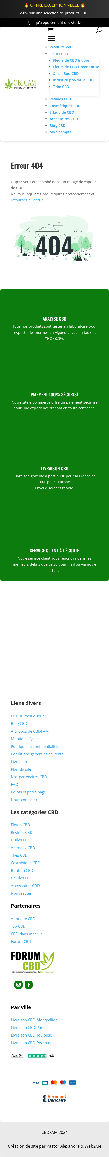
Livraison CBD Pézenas (31, 1042)
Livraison (19, 761)
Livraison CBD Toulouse (31, 1035)
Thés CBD (19, 855)
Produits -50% (62, 47)
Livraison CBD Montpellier (34, 1019)
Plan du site (21, 769)
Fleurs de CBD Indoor (71, 60)
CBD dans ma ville (27, 933)
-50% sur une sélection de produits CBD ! (54, 13)
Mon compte (61, 132)
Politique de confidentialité (34, 746)
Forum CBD (21, 941)
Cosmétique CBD (25, 862)
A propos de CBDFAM (30, 731)
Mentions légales (25, 738)
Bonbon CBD (22, 870)
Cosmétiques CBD (65, 105)
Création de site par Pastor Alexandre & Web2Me (54, 1146)
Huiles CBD (20, 839)
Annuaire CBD (23, 918)
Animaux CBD (23, 847)
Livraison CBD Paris (28, 1027)
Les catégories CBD (34, 812)
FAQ (15, 784)
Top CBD (18, 926)
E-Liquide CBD (62, 112)
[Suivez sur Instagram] (18, 985)
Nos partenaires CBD (29, 776)
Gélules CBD (21, 877)
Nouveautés (21, 893)
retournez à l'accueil (28, 200)
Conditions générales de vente (37, 753)
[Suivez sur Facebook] (29, 985)
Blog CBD (57, 125)
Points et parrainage (28, 792)
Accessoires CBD (64, 118)
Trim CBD (61, 86)
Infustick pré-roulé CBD (73, 80)
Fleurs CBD (59, 53)
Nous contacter (24, 799)
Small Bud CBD (66, 73)
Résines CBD (60, 99)
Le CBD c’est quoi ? (27, 715)
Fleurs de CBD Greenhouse (76, 66)
